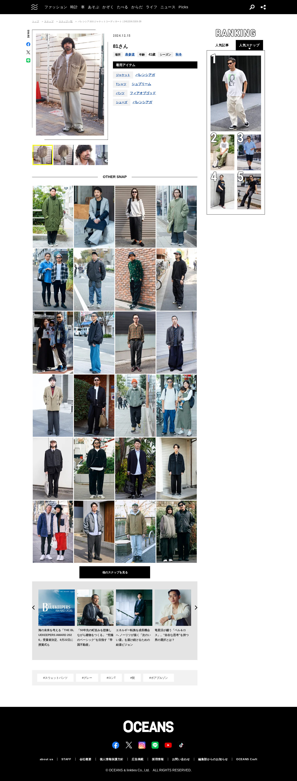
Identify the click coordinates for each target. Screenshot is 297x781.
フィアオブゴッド (143, 93)
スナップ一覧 (66, 21)
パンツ (120, 93)
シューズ (121, 102)
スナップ (49, 21)
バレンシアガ (145, 75)
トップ (35, 21)
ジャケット (123, 75)
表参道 (130, 54)
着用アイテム (125, 65)
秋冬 (179, 54)
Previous (32, 607)
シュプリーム (141, 84)
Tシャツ (121, 84)
